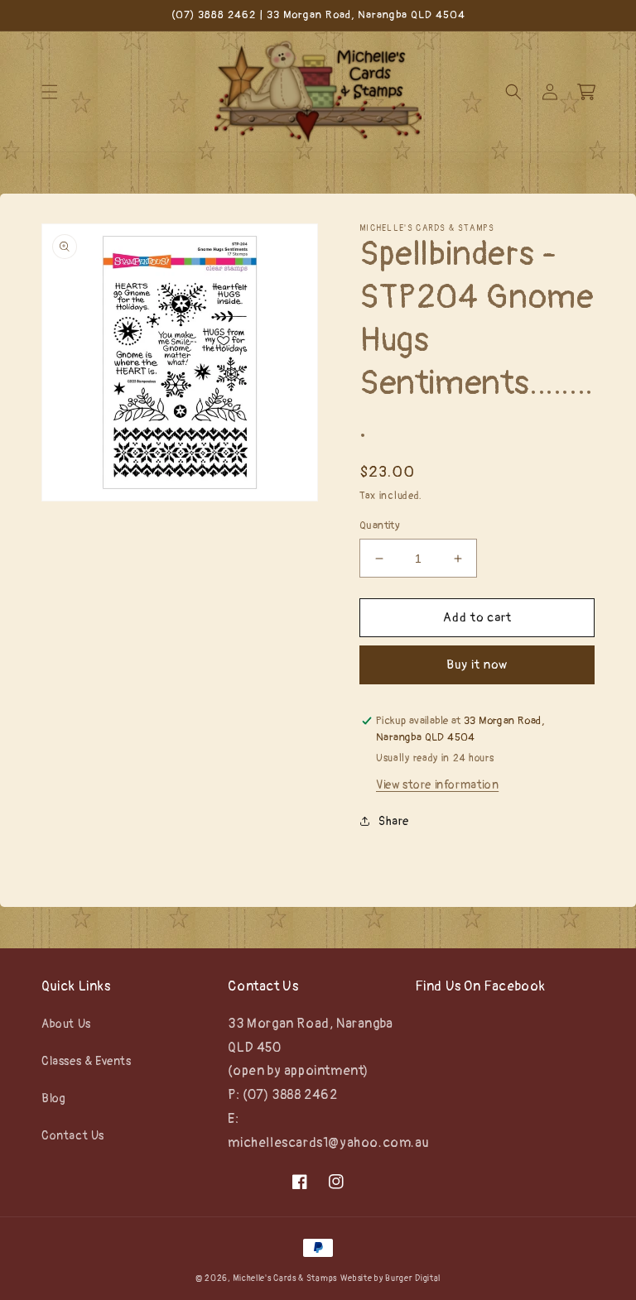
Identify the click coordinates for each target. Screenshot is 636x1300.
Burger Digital (413, 1278)
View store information (437, 785)
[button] (49, 92)
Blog (53, 1098)
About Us (66, 1024)
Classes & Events (86, 1061)
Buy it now (477, 665)
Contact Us (72, 1136)
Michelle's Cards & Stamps (285, 1278)
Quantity (379, 525)
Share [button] (393, 821)
